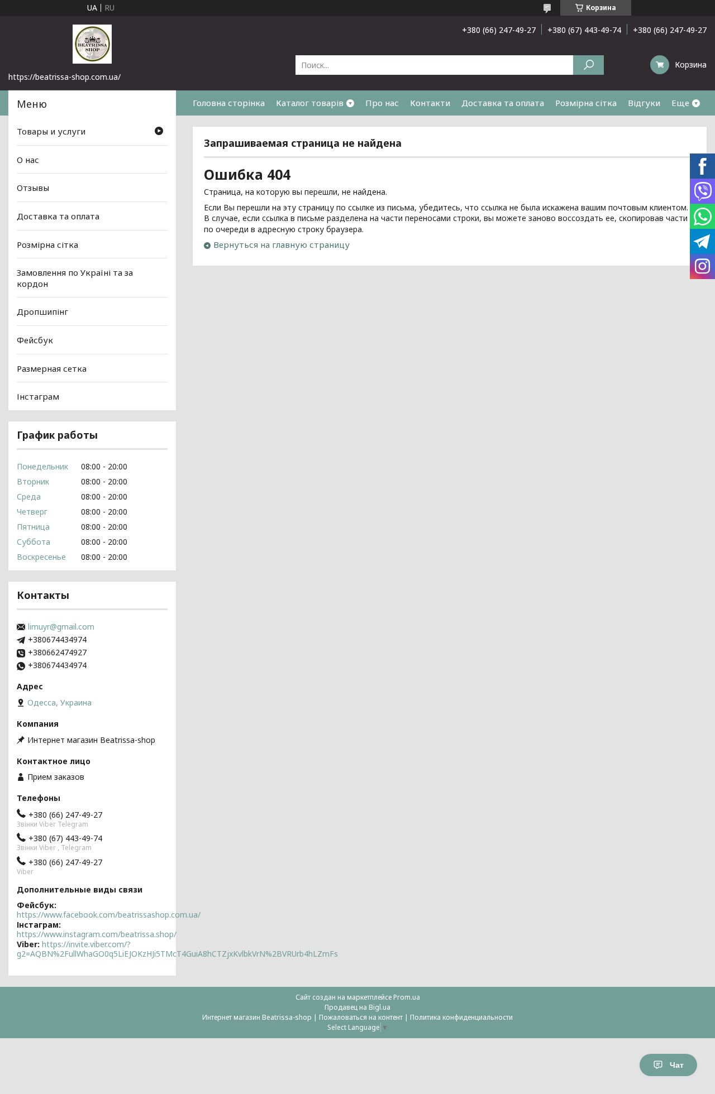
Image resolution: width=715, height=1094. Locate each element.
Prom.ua (406, 997)
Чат (677, 1065)
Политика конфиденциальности (461, 1017)
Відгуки (644, 102)
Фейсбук (35, 340)
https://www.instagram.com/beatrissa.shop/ (97, 934)
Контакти (430, 102)
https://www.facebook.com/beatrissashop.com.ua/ (109, 914)
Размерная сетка (52, 368)
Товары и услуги (51, 131)
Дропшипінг (42, 311)
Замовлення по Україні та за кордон (75, 278)
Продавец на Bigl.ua (357, 1007)
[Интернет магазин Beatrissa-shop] (92, 43)
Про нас (382, 102)
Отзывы (33, 187)
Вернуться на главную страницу (281, 244)
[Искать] (588, 65)
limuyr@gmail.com (61, 627)
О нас (28, 159)
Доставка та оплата (502, 102)
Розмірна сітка (586, 102)
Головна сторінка (229, 102)
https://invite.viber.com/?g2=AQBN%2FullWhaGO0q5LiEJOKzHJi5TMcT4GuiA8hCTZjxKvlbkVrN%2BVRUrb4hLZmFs (177, 949)
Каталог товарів (310, 102)
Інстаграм (38, 396)
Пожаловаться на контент (361, 1017)
